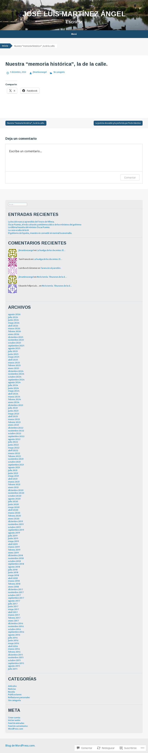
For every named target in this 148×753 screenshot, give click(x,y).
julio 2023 (13, 408)
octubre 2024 (14, 377)
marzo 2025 (14, 362)
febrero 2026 (14, 331)
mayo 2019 (13, 541)
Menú (74, 34)
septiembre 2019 (16, 530)
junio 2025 (13, 354)
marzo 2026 (14, 328)
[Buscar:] (17, 204)
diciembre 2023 (15, 405)
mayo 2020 (13, 507)
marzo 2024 (14, 396)
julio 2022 (13, 442)
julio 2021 (13, 470)
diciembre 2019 (15, 521)
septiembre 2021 (16, 464)
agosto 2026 (14, 314)
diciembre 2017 (15, 589)
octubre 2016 (14, 629)
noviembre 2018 (16, 558)
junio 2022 (13, 445)
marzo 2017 (14, 615)
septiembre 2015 (16, 663)
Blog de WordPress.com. (20, 745)
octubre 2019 (14, 527)
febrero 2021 (14, 484)
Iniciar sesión (14, 720)
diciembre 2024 (15, 371)
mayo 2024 (13, 391)
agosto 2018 (14, 567)
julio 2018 (13, 569)
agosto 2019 (14, 532)
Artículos (12, 686)
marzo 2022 (14, 453)
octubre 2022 (14, 433)
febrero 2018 (14, 584)
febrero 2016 (14, 652)
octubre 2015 (14, 660)
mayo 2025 (13, 357)
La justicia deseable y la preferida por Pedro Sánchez (118, 123)
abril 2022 (13, 450)
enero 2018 (13, 586)
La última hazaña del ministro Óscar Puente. (29, 227)
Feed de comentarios (18, 726)
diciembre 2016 (15, 623)
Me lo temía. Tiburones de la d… (52, 277)
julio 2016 (13, 637)
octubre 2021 (14, 462)
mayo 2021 (13, 476)
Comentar (130, 177)
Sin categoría (58, 72)
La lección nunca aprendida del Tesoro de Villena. (31, 221)
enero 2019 (13, 552)
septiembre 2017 (16, 598)
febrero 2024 (14, 399)
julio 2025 (13, 351)
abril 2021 (13, 479)
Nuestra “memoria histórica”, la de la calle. (26, 123)
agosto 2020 (14, 498)
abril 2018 (13, 578)
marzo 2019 (14, 547)
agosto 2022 (14, 439)
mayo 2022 (13, 447)
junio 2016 (13, 640)
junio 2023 (13, 411)
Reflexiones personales (19, 697)
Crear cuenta (14, 717)
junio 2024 (13, 388)
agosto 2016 (14, 635)
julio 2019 (13, 535)
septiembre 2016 (16, 632)
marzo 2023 (14, 419)
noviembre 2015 (16, 657)
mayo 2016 (13, 643)
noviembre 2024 (16, 374)
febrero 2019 (14, 550)
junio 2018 (13, 572)
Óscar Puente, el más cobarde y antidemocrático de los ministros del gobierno (44, 224)
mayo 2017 (13, 609)
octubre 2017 (14, 595)
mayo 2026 (13, 323)
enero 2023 (13, 425)
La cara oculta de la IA (18, 230)
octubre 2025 (14, 342)
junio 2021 (13, 473)
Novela (11, 692)
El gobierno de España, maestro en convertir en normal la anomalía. (40, 233)
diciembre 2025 (15, 337)
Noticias (12, 689)
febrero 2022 (14, 456)
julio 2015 (13, 669)
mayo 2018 (13, 575)
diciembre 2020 (15, 490)
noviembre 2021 (16, 459)
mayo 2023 (13, 413)
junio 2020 (13, 504)
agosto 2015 (14, 666)
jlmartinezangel (40, 72)
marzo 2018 (14, 581)
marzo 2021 (14, 481)
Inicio (5, 46)
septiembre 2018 (16, 564)
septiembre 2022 (16, 436)
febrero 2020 (14, 515)
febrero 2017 (14, 618)
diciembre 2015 (15, 654)
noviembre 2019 (16, 524)
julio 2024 (13, 385)
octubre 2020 (14, 496)
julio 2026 (13, 317)
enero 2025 (13, 368)
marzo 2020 (14, 513)
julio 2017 (13, 603)
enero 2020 (13, 518)
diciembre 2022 (15, 428)
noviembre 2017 (16, 592)
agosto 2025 (14, 348)
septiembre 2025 (16, 345)
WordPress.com (15, 728)
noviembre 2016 (16, 626)
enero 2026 (13, 334)
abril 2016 (13, 646)
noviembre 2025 (16, 340)
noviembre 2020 (16, 493)
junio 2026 (13, 320)
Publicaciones (14, 694)
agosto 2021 (14, 467)
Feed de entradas (16, 723)
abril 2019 (13, 544)
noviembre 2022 (16, 430)
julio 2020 (13, 501)
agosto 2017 (14, 601)
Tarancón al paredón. (51, 268)
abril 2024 (13, 394)
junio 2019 (13, 538)
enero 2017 (13, 620)
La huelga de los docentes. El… (51, 250)
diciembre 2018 (15, 555)
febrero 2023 (14, 422)
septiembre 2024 (16, 379)
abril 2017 (13, 612)
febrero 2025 (14, 365)
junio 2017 (13, 606)
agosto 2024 (14, 382)
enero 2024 (13, 402)
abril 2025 (13, 359)
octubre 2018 (14, 561)
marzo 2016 (14, 649)
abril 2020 (13, 510)
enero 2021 (13, 487)
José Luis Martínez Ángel (74, 14)
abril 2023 (13, 416)
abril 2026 (13, 325)
